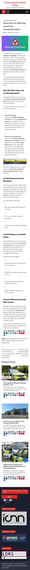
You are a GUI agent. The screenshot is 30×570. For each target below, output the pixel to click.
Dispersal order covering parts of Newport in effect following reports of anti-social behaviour (14, 466)
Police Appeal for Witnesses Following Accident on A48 (14, 384)
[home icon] (4, 12)
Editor (6, 32)
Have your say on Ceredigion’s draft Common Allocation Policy (13, 422)
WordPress (6, 568)
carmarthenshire (18, 339)
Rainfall (13, 341)
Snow (17, 341)
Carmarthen (9, 339)
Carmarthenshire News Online (15, 3)
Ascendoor (18, 566)
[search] (27, 11)
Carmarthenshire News (9, 20)
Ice (24, 339)
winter (8, 343)
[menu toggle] (7, 11)
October (7, 341)
